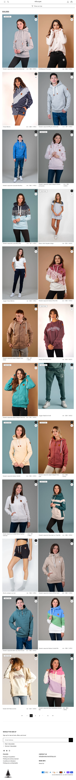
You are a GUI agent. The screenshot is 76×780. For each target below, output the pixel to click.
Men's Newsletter (10, 744)
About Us (41, 763)
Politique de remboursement (11, 759)
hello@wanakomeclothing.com (47, 756)
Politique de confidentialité (10, 763)
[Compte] (68, 1)
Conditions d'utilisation (9, 761)
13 (47, 715)
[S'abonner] (71, 740)
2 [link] (31, 715)
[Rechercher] (8, 1)
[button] (71, 1)
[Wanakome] (38, 2)
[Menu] (4, 1)
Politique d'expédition (9, 756)
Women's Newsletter (10, 746)
